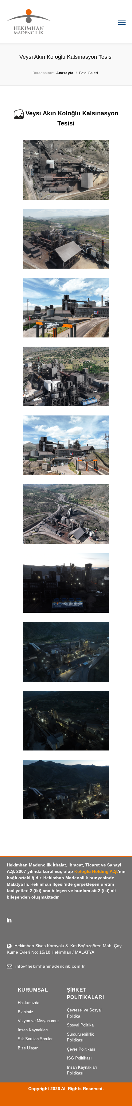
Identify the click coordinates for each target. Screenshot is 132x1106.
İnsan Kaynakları (33, 1030)
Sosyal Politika (80, 1025)
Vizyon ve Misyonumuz (39, 1020)
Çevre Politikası (81, 1049)
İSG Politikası (79, 1058)
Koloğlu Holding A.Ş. (96, 871)
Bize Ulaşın (28, 1048)
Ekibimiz (25, 1012)
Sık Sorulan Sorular (35, 1039)
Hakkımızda (28, 1002)
